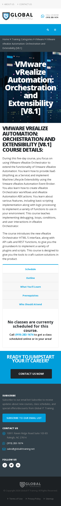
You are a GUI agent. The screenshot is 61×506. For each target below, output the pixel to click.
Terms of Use (16, 498)
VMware (39, 39)
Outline (30, 278)
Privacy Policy (34, 498)
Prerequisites (30, 295)
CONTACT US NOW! (31, 374)
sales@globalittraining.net (21, 448)
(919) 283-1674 (52, 17)
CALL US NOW (52, 15)
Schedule (30, 269)
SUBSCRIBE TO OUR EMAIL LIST (24, 417)
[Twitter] (11, 465)
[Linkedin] (18, 465)
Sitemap (49, 498)
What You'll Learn (30, 286)
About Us (9, 4)
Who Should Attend (30, 304)
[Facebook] (4, 465)
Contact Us (25, 4)
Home (5, 39)
